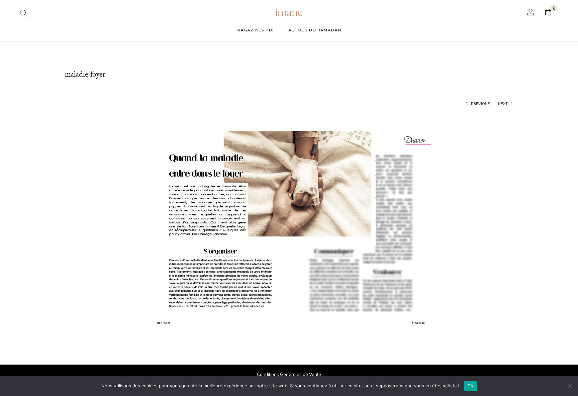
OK (470, 385)
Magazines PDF (255, 29)
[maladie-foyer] (289, 229)
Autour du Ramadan (314, 29)
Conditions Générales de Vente (289, 374)
